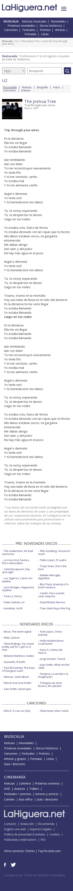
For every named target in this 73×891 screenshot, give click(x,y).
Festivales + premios (17, 794)
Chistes (30, 851)
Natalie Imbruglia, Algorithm (49, 576)
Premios (45, 30)
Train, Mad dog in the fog (55, 608)
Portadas (30, 34)
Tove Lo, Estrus (13, 596)
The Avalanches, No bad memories (17, 552)
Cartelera (25, 783)
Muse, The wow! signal (17, 631)
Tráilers (34, 789)
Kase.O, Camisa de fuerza (50, 651)
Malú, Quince (12, 637)
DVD (7, 789)
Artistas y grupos (15, 759)
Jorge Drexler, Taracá (52, 659)
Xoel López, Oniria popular (50, 633)
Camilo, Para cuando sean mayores (51, 594)
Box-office (26, 799)
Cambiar (38, 834)
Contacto (10, 824)
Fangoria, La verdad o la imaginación (53, 675)
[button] (63, 9)
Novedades (58, 21)
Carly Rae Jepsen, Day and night (16, 570)
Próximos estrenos (47, 783)
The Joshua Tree (30, 41)
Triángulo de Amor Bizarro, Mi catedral (50, 684)
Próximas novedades (21, 25)
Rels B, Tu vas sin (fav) (17, 711)
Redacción (27, 824)
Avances (19, 789)
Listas (45, 34)
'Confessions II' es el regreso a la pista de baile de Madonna (35, 57)
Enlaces (26, 90)
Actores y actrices (47, 794)
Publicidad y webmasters (20, 839)
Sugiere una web (15, 829)
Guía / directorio (14, 764)
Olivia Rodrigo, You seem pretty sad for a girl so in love (18, 647)
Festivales (28, 30)
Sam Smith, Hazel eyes (17, 689)
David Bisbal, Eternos (52, 602)
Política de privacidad (18, 834)
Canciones (11, 30)
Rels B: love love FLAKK (17, 683)
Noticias (27, 87)
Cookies (54, 834)
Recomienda (46, 824)
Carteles (9, 799)
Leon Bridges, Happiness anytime (18, 588)
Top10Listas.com (49, 851)
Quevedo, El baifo (14, 662)
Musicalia (7, 41)
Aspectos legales (41, 829)
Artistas (60, 30)
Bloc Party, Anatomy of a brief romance (53, 585)
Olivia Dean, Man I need (54, 711)
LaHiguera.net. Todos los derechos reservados (34, 875)
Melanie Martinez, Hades (19, 656)
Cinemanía (15, 777)
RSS (43, 839)
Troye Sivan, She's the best (52, 567)
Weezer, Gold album (16, 677)
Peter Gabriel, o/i (14, 602)
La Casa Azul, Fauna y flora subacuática (15, 561)
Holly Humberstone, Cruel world (51, 642)
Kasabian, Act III (13, 608)
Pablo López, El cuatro (53, 560)
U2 (16, 41)
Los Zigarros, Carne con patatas (17, 579)
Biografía (42, 87)
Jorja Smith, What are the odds (54, 666)
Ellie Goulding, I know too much (54, 552)
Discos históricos (51, 25)
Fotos (56, 87)
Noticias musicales (34, 21)
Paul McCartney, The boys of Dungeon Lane (18, 669)
